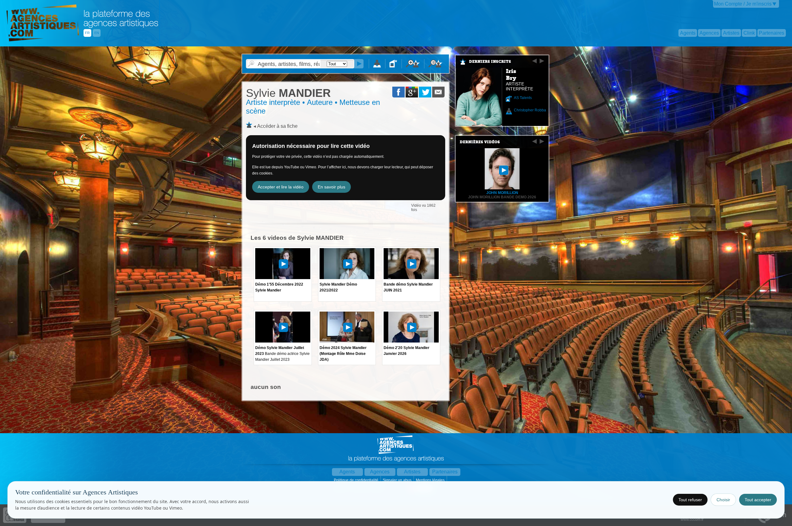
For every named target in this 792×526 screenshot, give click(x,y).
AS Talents (523, 98)
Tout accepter (758, 499)
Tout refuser (690, 499)
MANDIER (288, 93)
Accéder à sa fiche (277, 126)
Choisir (723, 499)
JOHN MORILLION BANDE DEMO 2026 (502, 197)
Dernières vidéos (480, 142)
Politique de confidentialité (356, 480)
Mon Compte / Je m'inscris (743, 3)
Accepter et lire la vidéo (280, 186)
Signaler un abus (397, 480)
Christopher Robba (530, 110)
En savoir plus (331, 186)
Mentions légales (431, 480)
